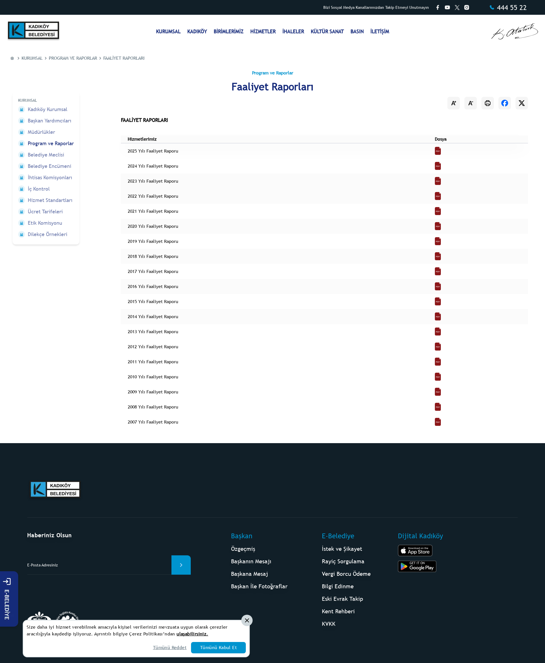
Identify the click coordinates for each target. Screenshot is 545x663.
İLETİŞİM (379, 31)
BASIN (357, 31)
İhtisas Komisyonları (50, 177)
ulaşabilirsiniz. (192, 634)
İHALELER (293, 31)
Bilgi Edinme (338, 586)
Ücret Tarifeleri (45, 211)
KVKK (329, 623)
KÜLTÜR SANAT (327, 31)
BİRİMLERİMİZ (229, 31)
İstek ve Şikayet (342, 548)
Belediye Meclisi (46, 155)
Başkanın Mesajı (251, 561)
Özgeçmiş (243, 548)
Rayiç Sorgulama (343, 561)
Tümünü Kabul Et (218, 647)
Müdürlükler (41, 132)
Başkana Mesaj (249, 573)
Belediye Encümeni (49, 166)
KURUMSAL (168, 31)
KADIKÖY (197, 31)
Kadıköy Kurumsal (47, 109)
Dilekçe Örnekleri (47, 234)
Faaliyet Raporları (123, 58)
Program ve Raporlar (73, 58)
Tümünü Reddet (169, 647)
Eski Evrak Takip (342, 598)
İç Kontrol (39, 189)
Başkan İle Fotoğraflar (259, 586)
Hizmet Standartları (50, 200)
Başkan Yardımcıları (49, 121)
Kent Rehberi (338, 611)
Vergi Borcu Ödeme (346, 573)
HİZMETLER (263, 31)
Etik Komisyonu (45, 223)
